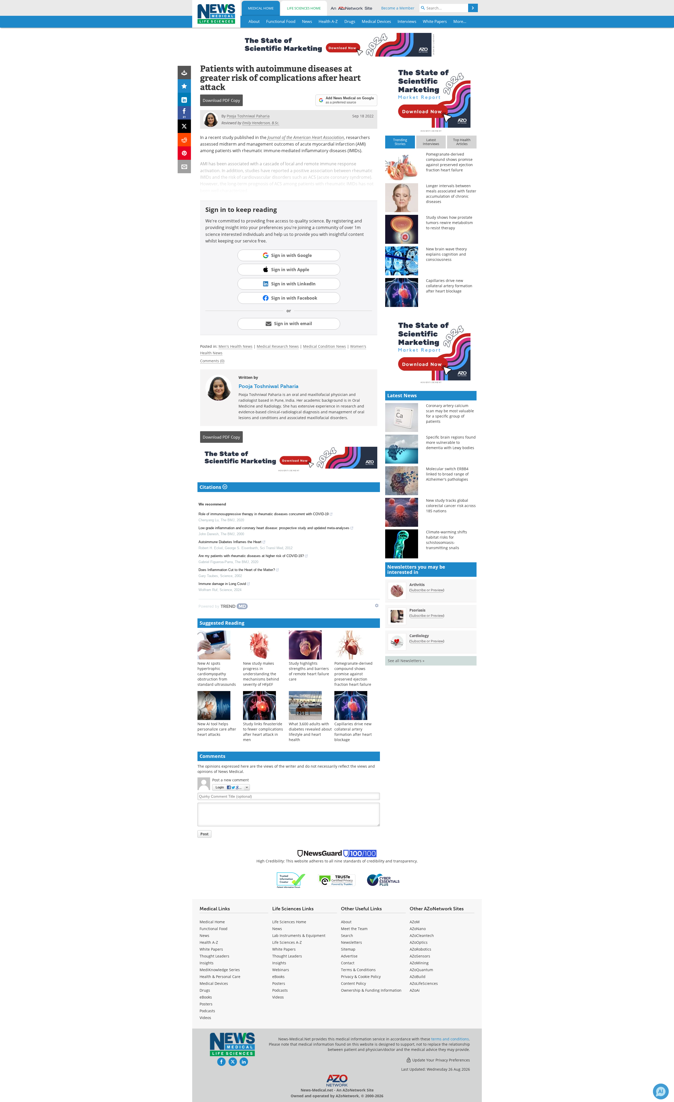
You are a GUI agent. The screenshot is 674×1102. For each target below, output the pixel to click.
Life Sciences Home (304, 8)
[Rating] (184, 86)
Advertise (349, 956)
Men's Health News (235, 346)
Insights (207, 962)
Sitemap (348, 949)
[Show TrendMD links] (377, 605)
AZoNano (418, 928)
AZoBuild (417, 976)
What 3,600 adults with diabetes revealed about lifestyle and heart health (310, 731)
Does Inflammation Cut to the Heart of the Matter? (237, 570)
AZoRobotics (420, 949)
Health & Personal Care (220, 976)
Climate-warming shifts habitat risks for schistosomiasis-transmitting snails (446, 539)
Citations (211, 487)
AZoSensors (420, 956)
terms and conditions (450, 1038)
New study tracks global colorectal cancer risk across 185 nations (451, 505)
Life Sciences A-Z (287, 942)
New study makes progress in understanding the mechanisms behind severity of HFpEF (261, 674)
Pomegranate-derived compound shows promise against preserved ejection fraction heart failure (353, 674)
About (346, 921)
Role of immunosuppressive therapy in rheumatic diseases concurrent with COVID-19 (264, 514)
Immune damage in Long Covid (222, 584)
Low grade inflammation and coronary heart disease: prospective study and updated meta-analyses (274, 528)
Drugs (205, 990)
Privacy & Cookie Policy (361, 976)
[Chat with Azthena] (661, 1091)
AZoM (415, 921)
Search (347, 935)
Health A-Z (209, 942)
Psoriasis (417, 610)
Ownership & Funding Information (371, 990)
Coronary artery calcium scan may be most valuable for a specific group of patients (450, 413)
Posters (206, 1003)
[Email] (184, 166)
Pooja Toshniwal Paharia (269, 386)
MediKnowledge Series (220, 969)
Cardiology (419, 635)
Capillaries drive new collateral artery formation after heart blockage (353, 731)
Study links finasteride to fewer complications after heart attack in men (263, 731)
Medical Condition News (324, 346)
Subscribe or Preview (426, 590)
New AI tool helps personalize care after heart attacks (216, 729)
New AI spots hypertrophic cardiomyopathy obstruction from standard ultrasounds (216, 674)
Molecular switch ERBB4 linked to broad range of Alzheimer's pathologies (447, 474)
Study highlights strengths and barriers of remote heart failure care (309, 671)
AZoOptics (419, 942)
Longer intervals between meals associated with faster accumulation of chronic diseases (451, 193)
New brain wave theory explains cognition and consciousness (446, 254)
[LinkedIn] (184, 99)
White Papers (211, 949)
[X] (184, 126)
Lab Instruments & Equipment (298, 935)
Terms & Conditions (358, 969)
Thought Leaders (214, 956)
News (204, 935)
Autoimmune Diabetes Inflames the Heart (230, 542)
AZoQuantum (421, 969)
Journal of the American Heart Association (305, 137)
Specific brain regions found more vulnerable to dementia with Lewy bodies (451, 442)
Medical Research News (278, 346)
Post (204, 833)
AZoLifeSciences (424, 983)
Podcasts (207, 1010)
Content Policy (353, 983)
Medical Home (261, 8)
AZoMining (419, 962)
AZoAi (415, 990)
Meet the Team (354, 928)
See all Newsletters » (406, 660)
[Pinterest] (184, 153)
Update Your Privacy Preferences (440, 1060)
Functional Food (213, 928)
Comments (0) (212, 360)
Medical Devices (214, 983)
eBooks (206, 997)
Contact (347, 962)
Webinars (280, 969)
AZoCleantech (422, 935)
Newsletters (351, 942)
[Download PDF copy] (184, 72)
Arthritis (417, 584)
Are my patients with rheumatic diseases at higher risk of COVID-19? (251, 556)
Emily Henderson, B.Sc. (260, 122)
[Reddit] (184, 139)
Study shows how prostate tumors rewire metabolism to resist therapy (449, 222)
